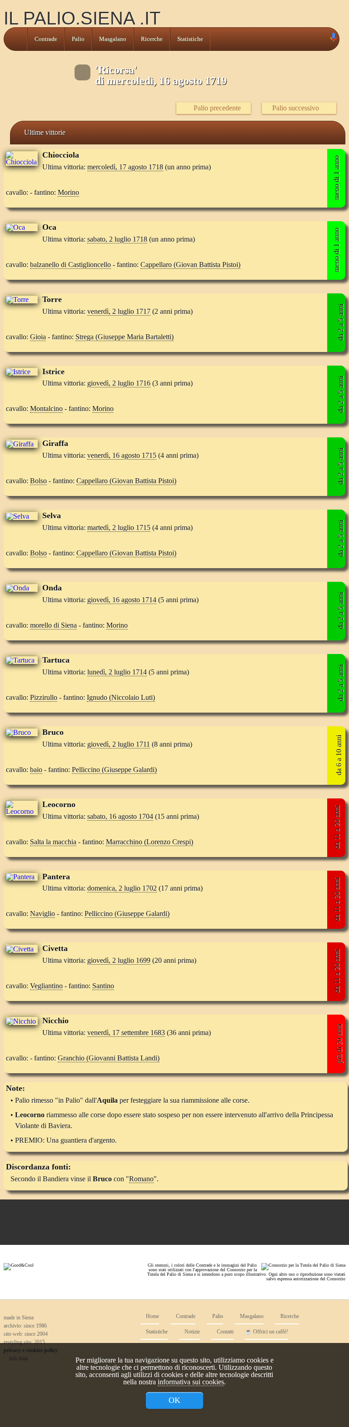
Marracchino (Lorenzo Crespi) (149, 842)
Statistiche (190, 39)
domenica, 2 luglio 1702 (122, 888)
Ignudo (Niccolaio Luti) (121, 697)
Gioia (38, 337)
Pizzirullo (43, 697)
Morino (68, 192)
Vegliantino (46, 986)
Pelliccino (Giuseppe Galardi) (114, 769)
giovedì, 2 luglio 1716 (118, 383)
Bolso (38, 481)
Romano (141, 1179)
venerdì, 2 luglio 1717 (118, 311)
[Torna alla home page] (15, 39)
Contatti (224, 1332)
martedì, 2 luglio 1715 (118, 527)
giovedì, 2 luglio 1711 (118, 744)
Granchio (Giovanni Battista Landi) (109, 1058)
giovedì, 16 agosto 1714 (121, 600)
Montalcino (46, 408)
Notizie (191, 1332)
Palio (78, 39)
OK (174, 1400)
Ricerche (152, 39)
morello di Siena (53, 625)
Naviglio (42, 913)
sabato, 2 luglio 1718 (117, 239)
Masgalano (112, 39)
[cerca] (323, 39)
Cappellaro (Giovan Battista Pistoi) (190, 264)
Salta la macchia (53, 842)
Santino (103, 986)
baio (36, 769)
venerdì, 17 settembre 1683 (126, 1032)
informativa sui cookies (191, 1382)
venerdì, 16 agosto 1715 (121, 455)
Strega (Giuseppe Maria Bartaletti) (124, 337)
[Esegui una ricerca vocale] (333, 39)
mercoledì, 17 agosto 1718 (125, 167)
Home (152, 1316)
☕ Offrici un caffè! (266, 1332)
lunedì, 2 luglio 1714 (117, 672)
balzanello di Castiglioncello (70, 264)
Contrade (46, 39)
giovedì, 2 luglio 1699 (118, 960)
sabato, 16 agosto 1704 (120, 816)
